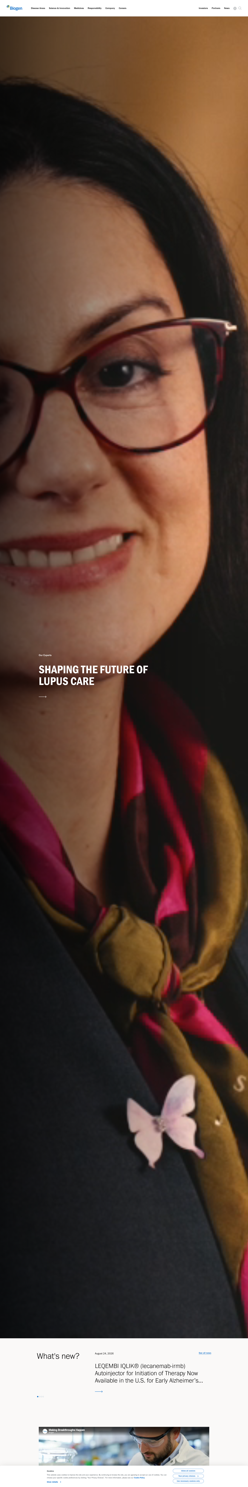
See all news (205, 1353)
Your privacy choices (186, 1476)
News (227, 8)
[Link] (234, 8)
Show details (52, 1482)
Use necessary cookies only (188, 1481)
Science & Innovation (59, 8)
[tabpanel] (153, 1372)
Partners (216, 8)
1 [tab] (37, 1396)
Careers (122, 8)
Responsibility (95, 8)
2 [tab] (39, 1396)
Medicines (79, 8)
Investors (203, 8)
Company (110, 8)
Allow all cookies (188, 1471)
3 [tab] (41, 1396)
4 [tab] (43, 1396)
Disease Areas (38, 8)
